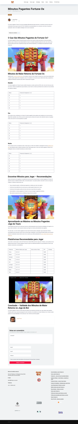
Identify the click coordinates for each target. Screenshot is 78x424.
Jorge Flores (15, 19)
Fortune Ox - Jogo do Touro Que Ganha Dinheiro (60, 376)
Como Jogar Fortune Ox (55, 374)
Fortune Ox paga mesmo (18, 76)
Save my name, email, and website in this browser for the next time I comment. (25, 359)
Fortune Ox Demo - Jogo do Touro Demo (58, 381)
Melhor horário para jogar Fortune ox (58, 387)
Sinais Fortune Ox (54, 397)
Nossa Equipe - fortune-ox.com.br (57, 389)
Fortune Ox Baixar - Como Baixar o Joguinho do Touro (59, 378)
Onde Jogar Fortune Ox (55, 391)
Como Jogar (32, 2)
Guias (10, 14)
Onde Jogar (26, 2)
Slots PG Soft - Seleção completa (57, 399)
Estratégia (38, 2)
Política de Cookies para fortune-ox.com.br (59, 393)
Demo (47, 2)
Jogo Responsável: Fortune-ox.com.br (58, 385)
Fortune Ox (9, 11)
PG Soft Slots (56, 2)
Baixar (43, 2)
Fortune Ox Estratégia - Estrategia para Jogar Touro (60, 383)
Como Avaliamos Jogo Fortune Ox (57, 372)
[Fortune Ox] (12, 1)
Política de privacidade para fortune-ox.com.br (59, 395)
